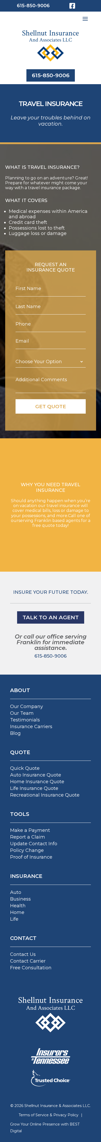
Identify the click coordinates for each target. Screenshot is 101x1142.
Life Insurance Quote (34, 788)
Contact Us (23, 954)
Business (20, 899)
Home (17, 912)
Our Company (26, 706)
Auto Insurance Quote (35, 775)
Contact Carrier (28, 961)
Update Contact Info (33, 844)
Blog (15, 733)
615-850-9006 (33, 5)
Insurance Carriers (31, 726)
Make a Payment (30, 830)
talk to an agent (51, 617)
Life (14, 919)
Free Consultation (31, 968)
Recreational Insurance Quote (45, 795)
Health (18, 906)
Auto (15, 892)
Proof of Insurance (31, 857)
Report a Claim (27, 837)
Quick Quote (25, 768)
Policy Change (27, 850)
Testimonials (25, 720)
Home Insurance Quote (37, 781)
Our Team (22, 713)
